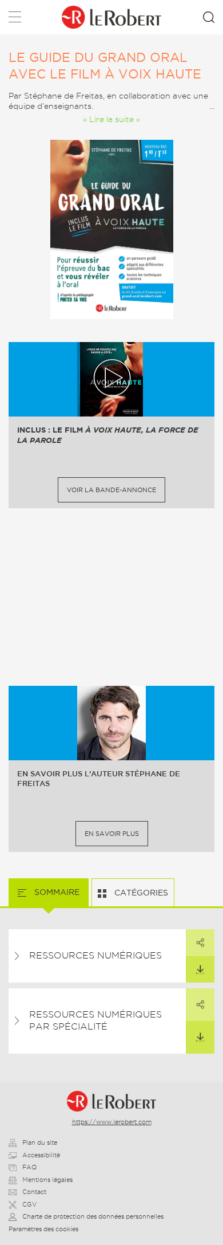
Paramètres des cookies (43, 1229)
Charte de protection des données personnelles (93, 1216)
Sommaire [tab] (55, 892)
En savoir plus (112, 833)
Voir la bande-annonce (111, 489)
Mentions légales (47, 1179)
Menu (15, 19)
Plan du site (39, 1142)
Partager (200, 942)
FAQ (29, 1167)
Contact (34, 1191)
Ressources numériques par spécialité (95, 1020)
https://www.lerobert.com (112, 1121)
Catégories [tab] (140, 892)
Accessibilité (41, 1155)
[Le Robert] (111, 1101)
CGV (29, 1204)
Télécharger (200, 969)
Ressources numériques (95, 955)
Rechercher (208, 17)
